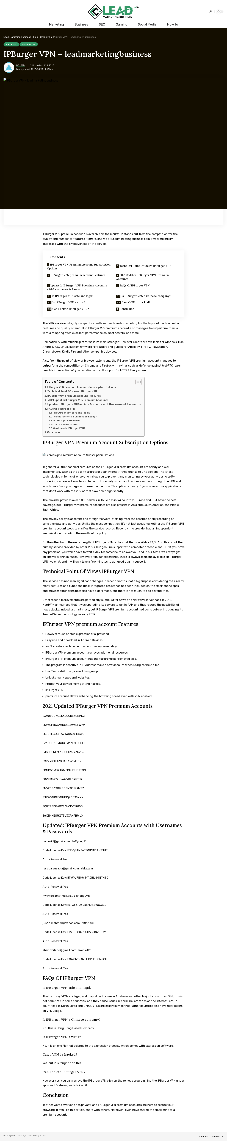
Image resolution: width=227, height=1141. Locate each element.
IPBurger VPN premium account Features (78, 275)
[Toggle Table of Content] (137, 382)
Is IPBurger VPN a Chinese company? (146, 296)
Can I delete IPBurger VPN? (70, 309)
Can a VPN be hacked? (135, 302)
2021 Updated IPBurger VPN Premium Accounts (142, 277)
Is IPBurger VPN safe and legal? (72, 296)
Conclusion (127, 309)
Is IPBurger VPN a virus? (68, 302)
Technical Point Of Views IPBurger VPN (145, 265)
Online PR (11, 44)
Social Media (28, 44)
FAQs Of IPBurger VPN (135, 285)
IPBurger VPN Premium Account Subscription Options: (78, 266)
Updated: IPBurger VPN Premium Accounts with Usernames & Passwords (77, 287)
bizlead (20, 65)
